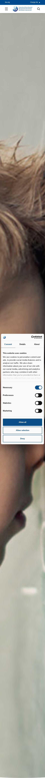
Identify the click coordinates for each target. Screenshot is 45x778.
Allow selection (22, 430)
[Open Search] (38, 9)
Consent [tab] (8, 344)
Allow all (22, 422)
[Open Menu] (6, 9)
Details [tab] (23, 344)
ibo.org (7, 2)
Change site (34, 2)
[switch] (38, 395)
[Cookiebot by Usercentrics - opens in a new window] (31, 337)
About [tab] (37, 344)
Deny (22, 438)
